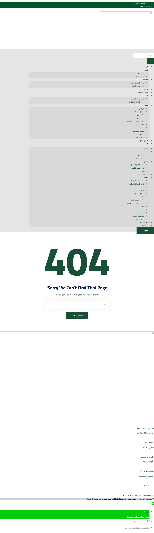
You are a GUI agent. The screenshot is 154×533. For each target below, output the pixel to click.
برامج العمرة (140, 76)
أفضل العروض (143, 140)
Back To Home (77, 315)
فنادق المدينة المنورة (137, 83)
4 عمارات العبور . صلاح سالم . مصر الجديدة (138, 495)
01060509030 (148, 485)
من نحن (141, 108)
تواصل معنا (140, 137)
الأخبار (138, 115)
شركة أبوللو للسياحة (137, 98)
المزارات (141, 127)
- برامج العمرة (148, 447)
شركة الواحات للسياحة (136, 102)
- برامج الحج (149, 442)
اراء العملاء (144, 143)
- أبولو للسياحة (148, 461)
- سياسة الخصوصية (146, 476)
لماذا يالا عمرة (143, 92)
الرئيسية (145, 66)
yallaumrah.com (143, 499)
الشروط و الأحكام (138, 134)
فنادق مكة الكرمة (138, 86)
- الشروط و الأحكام (146, 471)
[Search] (150, 61)
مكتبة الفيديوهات (133, 121)
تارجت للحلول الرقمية (95, 499)
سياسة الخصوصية (138, 131)
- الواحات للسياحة (147, 457)
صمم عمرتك (144, 89)
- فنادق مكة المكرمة (145, 433)
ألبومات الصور (135, 118)
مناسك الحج (140, 124)
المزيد (146, 105)
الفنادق (145, 79)
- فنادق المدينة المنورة (145, 428)
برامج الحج (141, 73)
